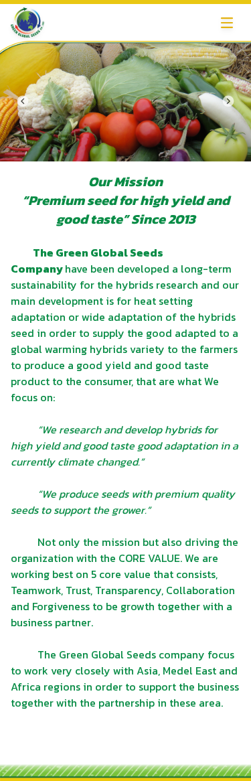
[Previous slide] (22, 101)
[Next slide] (228, 101)
